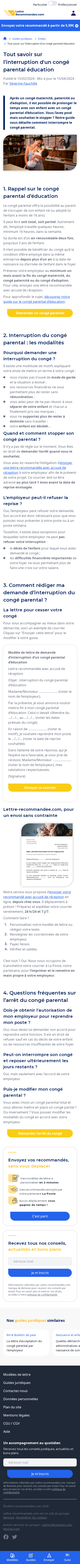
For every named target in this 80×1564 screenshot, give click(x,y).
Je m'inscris (40, 1273)
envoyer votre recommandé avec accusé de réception (37, 894)
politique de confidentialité (42, 1294)
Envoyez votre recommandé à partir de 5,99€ (38, 25)
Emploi (42, 38)
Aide (6, 1431)
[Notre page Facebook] (6, 1537)
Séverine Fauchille (23, 83)
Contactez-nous (15, 1391)
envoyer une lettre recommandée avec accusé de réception (37, 468)
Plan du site (12, 1407)
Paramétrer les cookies (31, 1517)
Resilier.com (11, 1529)
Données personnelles (20, 1399)
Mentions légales (16, 1415)
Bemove (8, 1517)
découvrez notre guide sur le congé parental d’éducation (36, 299)
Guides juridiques (22, 38)
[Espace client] (73, 13)
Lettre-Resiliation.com (57, 1525)
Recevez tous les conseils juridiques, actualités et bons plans (38, 1451)
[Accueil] (5, 38)
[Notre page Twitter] (14, 1537)
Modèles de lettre (17, 1374)
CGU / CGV (11, 1423)
